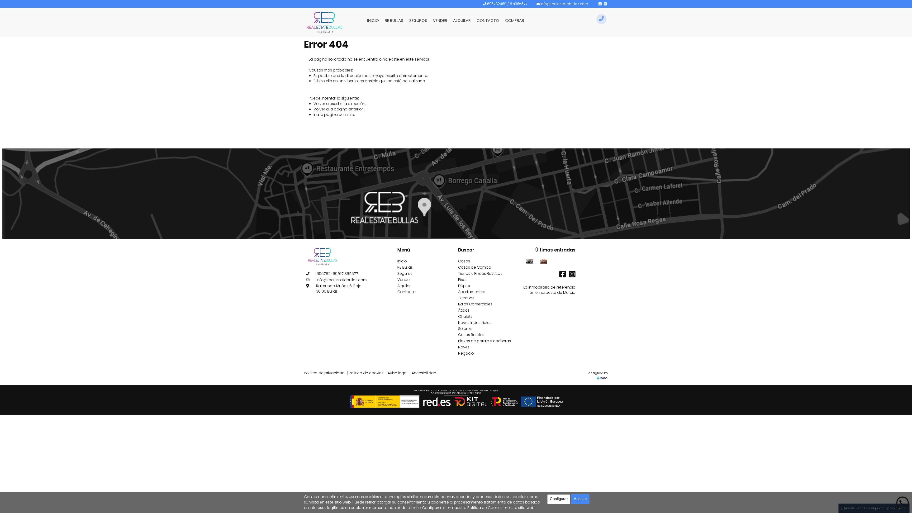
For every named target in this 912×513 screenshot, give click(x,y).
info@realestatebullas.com (564, 3)
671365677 (518, 3)
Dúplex (464, 286)
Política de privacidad (324, 373)
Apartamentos (471, 291)
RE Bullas (405, 267)
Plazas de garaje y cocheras (484, 341)
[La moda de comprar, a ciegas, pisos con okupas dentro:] (543, 261)
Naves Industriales (474, 322)
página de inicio (339, 114)
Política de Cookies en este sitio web (501, 507)
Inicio (402, 261)
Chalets (465, 316)
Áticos (464, 310)
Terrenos (466, 298)
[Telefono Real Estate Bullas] (601, 19)
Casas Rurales (471, 334)
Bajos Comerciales (475, 304)
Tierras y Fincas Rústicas (480, 273)
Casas (464, 261)
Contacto (406, 291)
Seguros (405, 273)
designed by (598, 373)
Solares (465, 328)
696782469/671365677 (337, 273)
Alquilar (404, 286)
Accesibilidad (424, 373)
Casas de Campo (474, 267)
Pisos (462, 279)
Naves (464, 347)
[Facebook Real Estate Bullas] (563, 275)
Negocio (466, 353)
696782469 (496, 3)
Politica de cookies (366, 373)
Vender (404, 279)
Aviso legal (397, 373)
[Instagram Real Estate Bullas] (572, 275)
